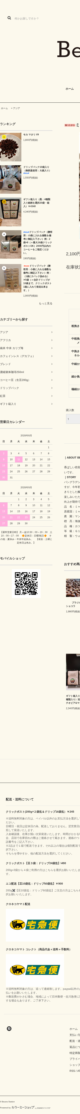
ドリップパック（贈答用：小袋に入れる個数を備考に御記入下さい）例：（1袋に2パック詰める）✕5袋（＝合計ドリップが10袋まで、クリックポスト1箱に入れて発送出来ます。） (37, 278)
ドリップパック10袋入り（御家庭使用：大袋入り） (37, 169)
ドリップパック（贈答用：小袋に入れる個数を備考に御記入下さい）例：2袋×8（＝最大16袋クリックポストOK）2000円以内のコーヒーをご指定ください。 (37, 242)
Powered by (5, 1108)
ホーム (4, 108)
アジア (16, 108)
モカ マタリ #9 (31, 134)
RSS (72, 1070)
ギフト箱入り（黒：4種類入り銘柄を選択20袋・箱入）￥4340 (36, 203)
